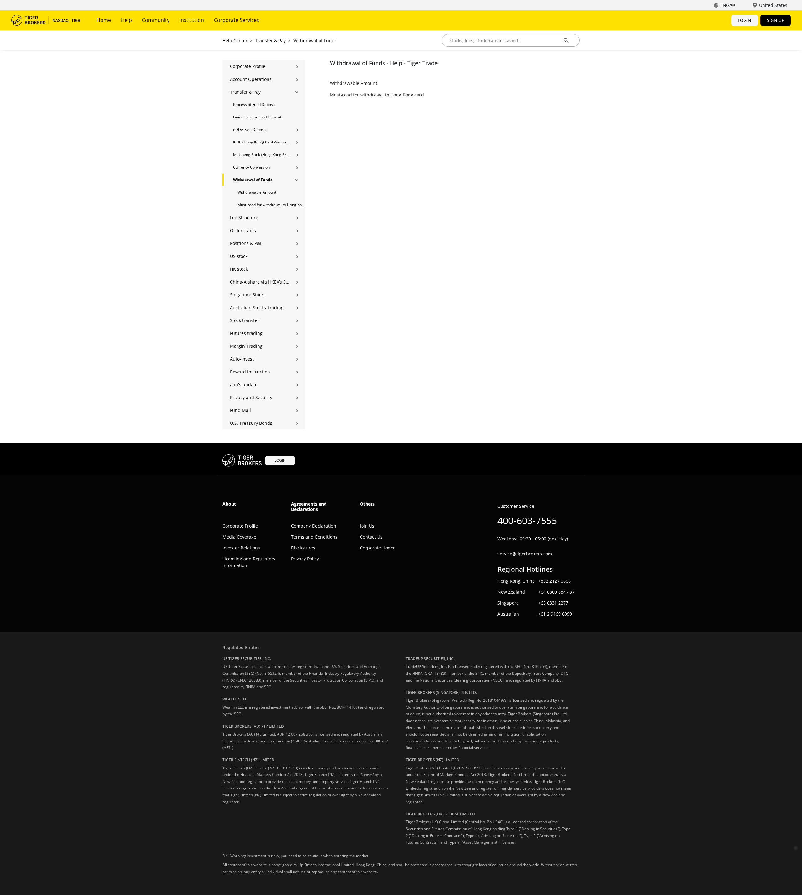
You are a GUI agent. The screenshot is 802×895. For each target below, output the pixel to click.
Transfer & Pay (270, 41)
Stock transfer (244, 320)
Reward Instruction (250, 372)
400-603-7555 (527, 520)
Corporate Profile (247, 66)
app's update (244, 385)
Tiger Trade (45, 20)
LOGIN (744, 20)
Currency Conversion (251, 167)
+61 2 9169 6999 (555, 614)
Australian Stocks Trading (257, 307)
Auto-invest (242, 359)
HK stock (239, 269)
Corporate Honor (377, 548)
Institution (192, 20)
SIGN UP (775, 20)
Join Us (367, 526)
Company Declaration (313, 526)
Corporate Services (236, 20)
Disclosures (303, 548)
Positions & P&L (246, 243)
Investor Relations (241, 548)
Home (103, 20)
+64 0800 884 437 (556, 592)
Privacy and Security (251, 397)
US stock (238, 256)
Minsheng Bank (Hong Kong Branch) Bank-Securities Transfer (261, 154)
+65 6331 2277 (553, 603)
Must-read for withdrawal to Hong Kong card (271, 204)
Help (126, 20)
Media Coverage (239, 537)
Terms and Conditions (314, 537)
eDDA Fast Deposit (249, 129)
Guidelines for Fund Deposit (257, 117)
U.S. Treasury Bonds (251, 423)
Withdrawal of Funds (315, 41)
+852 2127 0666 (554, 581)
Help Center (234, 41)
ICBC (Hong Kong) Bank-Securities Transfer (261, 142)
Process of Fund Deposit (254, 104)
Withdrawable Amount (256, 192)
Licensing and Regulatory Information (248, 562)
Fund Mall (240, 410)
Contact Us (371, 537)
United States (773, 5)
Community (155, 20)
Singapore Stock (246, 295)
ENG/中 (727, 5)
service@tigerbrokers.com (524, 554)
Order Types (243, 230)
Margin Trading (246, 346)
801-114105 (347, 707)
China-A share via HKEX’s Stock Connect (259, 282)
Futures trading (246, 333)
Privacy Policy (305, 559)
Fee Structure (244, 218)
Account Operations (251, 79)
